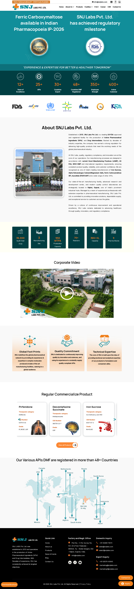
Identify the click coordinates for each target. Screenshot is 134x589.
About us (48, 547)
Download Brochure (9, 585)
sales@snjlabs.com (106, 547)
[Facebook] (115, 2)
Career (103, 7)
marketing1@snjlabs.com (108, 569)
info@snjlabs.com (78, 555)
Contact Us (117, 7)
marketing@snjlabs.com (108, 565)
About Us (69, 7)
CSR (109, 7)
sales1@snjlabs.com (106, 550)
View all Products (65, 445)
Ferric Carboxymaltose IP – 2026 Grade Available (31, 2)
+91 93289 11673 (105, 543)
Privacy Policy (85, 584)
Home (61, 7)
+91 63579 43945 (106, 562)
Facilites (88, 7)
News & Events (50, 554)
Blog (46, 558)
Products (79, 7)
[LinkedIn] (119, 2)
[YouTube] (111, 2)
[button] (40, 193)
